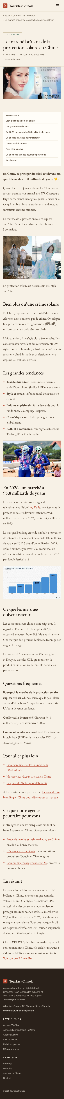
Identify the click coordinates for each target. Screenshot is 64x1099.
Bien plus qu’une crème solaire (21, 121)
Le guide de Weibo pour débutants (27, 783)
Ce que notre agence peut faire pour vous (26, 155)
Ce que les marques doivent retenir (23, 138)
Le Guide (7, 1068)
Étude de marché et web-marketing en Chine (33, 839)
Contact (7, 1078)
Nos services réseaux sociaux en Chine (29, 776)
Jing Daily (34, 507)
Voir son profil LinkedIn (17, 958)
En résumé (11, 160)
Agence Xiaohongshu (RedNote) (19, 1030)
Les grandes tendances (17, 126)
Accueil (6, 15)
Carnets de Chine (12, 1073)
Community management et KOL (27, 863)
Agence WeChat (11, 1025)
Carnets (17, 15)
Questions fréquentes (16, 143)
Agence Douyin (10, 1034)
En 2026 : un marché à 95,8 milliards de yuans (28, 132)
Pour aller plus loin (14, 149)
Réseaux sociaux (12, 1049)
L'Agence (7, 1063)
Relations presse (11, 1044)
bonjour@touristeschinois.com (18, 1010)
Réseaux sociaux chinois (21, 851)
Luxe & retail (29, 15)
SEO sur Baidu (10, 1039)
